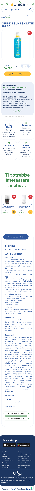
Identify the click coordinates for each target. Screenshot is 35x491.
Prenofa (13, 489)
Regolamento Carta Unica (25, 460)
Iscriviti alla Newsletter (8, 460)
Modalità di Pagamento (24, 454)
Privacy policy (5, 467)
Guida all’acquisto (23, 458)
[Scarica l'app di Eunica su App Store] (9, 445)
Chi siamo (4, 456)
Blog (3, 454)
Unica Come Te (6, 458)
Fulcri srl (29, 489)
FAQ (19, 451)
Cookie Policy (6, 465)
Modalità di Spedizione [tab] (16, 413)
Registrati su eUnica (23, 456)
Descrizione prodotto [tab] (16, 237)
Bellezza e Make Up (13, 16)
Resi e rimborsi (22, 467)
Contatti (4, 463)
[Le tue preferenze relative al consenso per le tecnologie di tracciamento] (32, 487)
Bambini (8, 17)
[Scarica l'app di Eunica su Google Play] (23, 445)
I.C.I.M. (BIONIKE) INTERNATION (15, 87)
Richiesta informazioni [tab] (16, 418)
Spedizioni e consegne (24, 465)
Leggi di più (17, 111)
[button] (3, 205)
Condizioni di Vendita (23, 463)
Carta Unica (5, 451)
